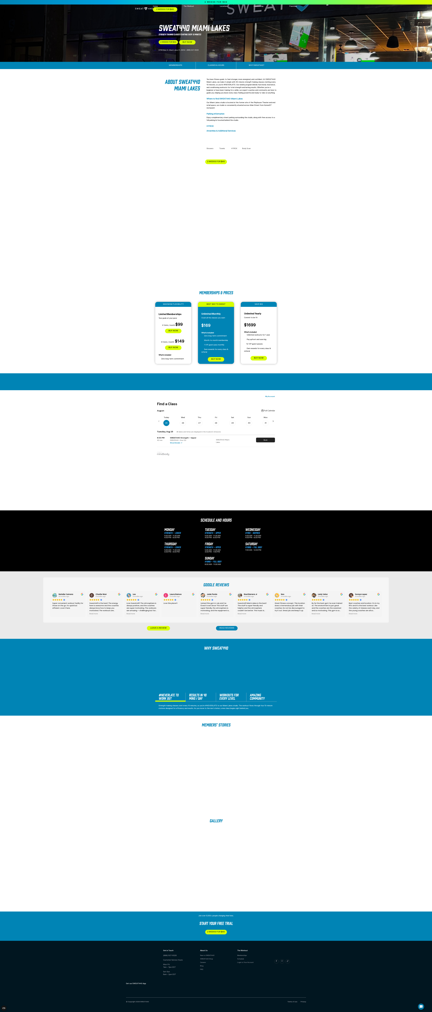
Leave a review (158, 628)
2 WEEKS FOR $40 (216, 2)
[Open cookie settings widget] (4, 1008)
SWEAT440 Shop (206, 959)
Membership (258, 6)
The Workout (188, 6)
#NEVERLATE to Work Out (169, 696)
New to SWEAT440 (207, 955)
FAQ (201, 969)
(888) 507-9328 (170, 956)
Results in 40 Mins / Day (197, 696)
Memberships (242, 955)
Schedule (240, 959)
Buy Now (187, 42)
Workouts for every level (228, 696)
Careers (203, 962)
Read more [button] (93, 614)
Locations (224, 6)
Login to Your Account (245, 962)
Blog (201, 966)
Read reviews (226, 628)
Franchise (293, 6)
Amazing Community (257, 696)
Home (155, 6)
